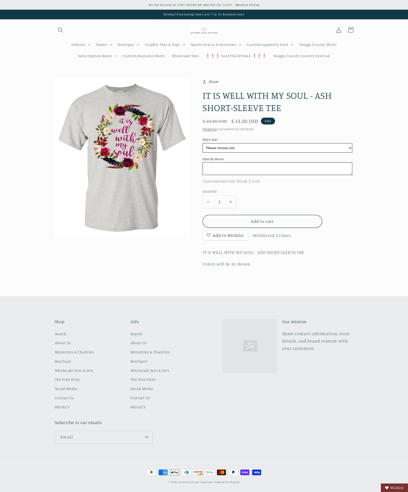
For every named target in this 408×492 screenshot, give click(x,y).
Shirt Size (210, 139)
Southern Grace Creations (195, 482)
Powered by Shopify (227, 482)
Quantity (210, 191)
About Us (63, 342)
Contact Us (64, 397)
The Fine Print (67, 379)
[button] (61, 30)
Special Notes (213, 159)
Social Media (66, 388)
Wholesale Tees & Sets (74, 370)
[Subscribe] (146, 437)
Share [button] (214, 81)
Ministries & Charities (74, 352)
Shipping (210, 129)
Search (61, 333)
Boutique (63, 361)
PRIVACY (62, 407)
